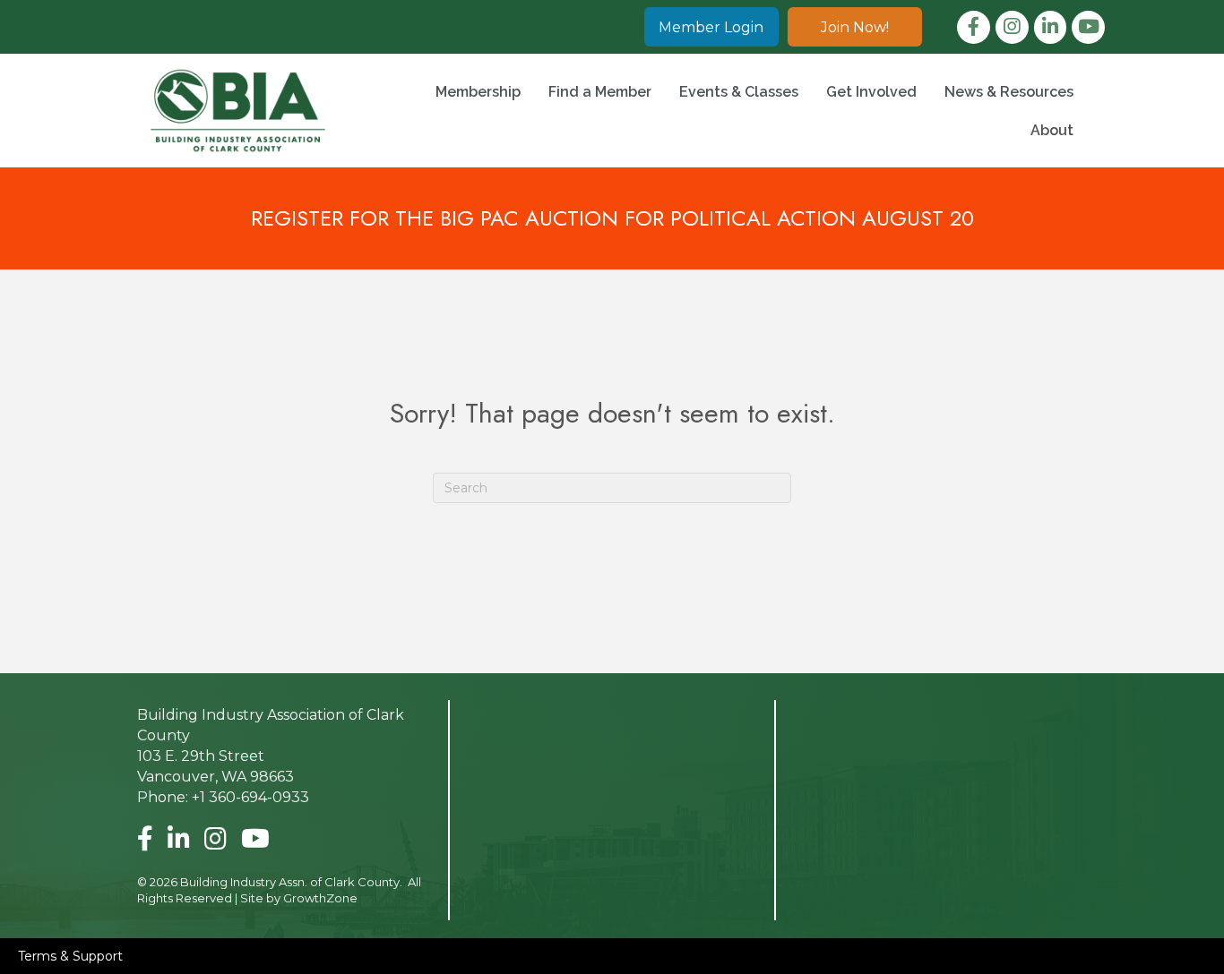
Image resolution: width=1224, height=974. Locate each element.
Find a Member (599, 91)
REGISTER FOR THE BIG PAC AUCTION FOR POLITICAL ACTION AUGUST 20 (612, 218)
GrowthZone (320, 898)
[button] (711, 27)
